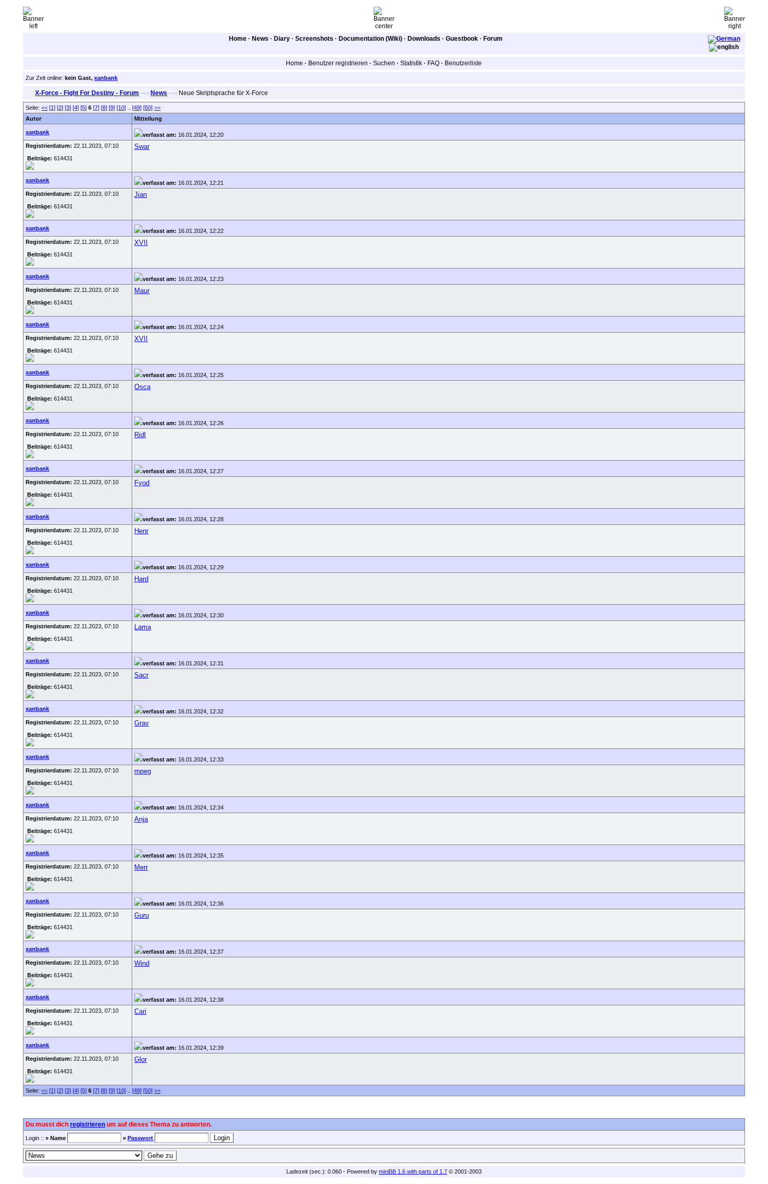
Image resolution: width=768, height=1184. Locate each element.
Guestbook (462, 38)
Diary (282, 38)
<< (44, 107)
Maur (141, 291)
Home (238, 38)
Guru (141, 915)
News (260, 38)
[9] (112, 107)
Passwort (140, 1138)
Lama (142, 627)
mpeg (142, 771)
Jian (140, 194)
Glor (140, 1059)
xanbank (106, 78)
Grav (141, 723)
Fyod (141, 483)
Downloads (424, 38)
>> (157, 107)
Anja (141, 819)
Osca (142, 387)
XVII (141, 243)
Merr (141, 867)
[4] (76, 107)
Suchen (384, 63)
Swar (141, 146)
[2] (60, 107)
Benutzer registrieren (338, 63)
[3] (68, 107)
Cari (140, 1011)
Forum (493, 38)
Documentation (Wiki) (370, 38)
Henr (141, 531)
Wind (141, 963)
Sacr (141, 675)
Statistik (411, 63)
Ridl (140, 435)
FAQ (433, 63)
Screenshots (314, 38)
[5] (83, 107)
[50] (148, 107)
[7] (96, 107)
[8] (104, 107)
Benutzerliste (463, 63)
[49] (137, 107)
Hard (141, 579)
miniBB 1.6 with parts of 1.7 (413, 1171)
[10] (121, 107)
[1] (52, 107)
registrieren (87, 1124)
